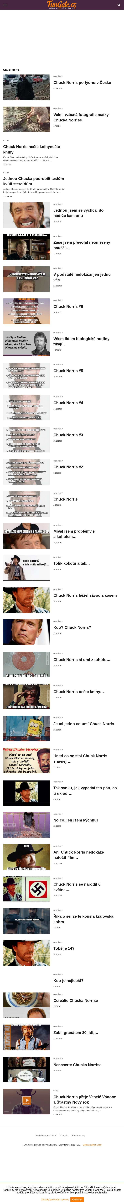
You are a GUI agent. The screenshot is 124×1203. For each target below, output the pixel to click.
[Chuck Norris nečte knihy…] (26, 696)
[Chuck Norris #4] (26, 407)
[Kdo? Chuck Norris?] (26, 632)
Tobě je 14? (64, 948)
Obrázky (58, 76)
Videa (56, 1091)
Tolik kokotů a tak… (71, 563)
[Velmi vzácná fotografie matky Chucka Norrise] (26, 119)
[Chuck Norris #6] (26, 311)
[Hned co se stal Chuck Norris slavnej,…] (26, 760)
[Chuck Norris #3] (26, 439)
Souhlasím (77, 1199)
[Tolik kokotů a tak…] (26, 568)
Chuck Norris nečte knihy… (78, 692)
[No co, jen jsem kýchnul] (26, 825)
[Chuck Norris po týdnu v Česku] (26, 87)
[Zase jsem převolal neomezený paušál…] (26, 247)
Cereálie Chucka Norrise (75, 1000)
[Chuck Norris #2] (26, 472)
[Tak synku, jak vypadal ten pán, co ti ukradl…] (26, 792)
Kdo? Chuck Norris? (72, 627)
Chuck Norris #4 (68, 403)
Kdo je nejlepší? (68, 980)
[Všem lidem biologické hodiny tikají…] (26, 343)
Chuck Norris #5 (68, 371)
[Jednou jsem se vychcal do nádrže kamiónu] (26, 215)
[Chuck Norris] (26, 504)
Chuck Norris (65, 499)
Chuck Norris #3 (68, 435)
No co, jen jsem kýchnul (75, 820)
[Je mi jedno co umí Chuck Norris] (26, 728)
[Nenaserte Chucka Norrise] (26, 1069)
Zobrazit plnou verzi (92, 1145)
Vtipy (6, 141)
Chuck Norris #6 (68, 306)
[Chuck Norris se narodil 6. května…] (26, 889)
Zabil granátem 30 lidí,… (75, 1032)
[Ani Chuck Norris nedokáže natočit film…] (26, 857)
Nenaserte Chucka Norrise (77, 1065)
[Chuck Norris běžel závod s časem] (26, 600)
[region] (62, 37)
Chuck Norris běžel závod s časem (85, 595)
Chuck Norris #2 (68, 467)
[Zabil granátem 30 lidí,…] (26, 1037)
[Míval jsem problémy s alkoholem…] (26, 536)
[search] (119, 5)
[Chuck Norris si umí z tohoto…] (26, 664)
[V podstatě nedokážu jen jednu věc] (26, 279)
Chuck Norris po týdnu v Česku (82, 82)
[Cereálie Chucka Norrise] (26, 1005)
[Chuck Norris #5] (26, 375)
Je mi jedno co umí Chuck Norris (83, 724)
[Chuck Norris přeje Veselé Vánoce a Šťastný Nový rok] (26, 1101)
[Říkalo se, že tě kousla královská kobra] (26, 921)
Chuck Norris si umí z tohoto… (81, 659)
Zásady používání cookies (55, 1199)
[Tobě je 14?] (26, 953)
